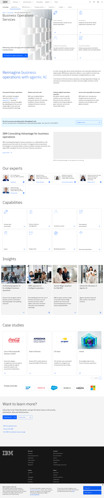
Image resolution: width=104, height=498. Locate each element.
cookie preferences (35, 490)
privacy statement (34, 494)
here (73, 491)
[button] (98, 2)
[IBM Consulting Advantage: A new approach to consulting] (77, 146)
